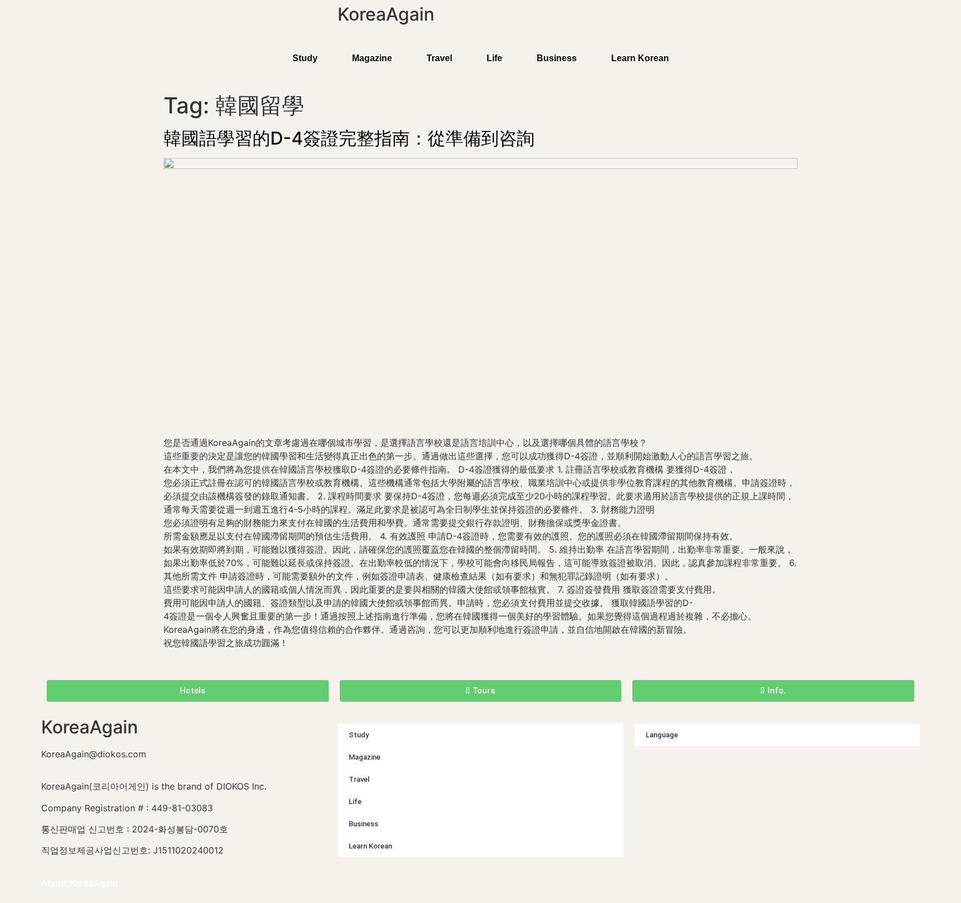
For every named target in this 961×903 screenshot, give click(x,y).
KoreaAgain (386, 14)
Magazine (372, 58)
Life (494, 58)
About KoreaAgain (79, 883)
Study (305, 58)
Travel (439, 58)
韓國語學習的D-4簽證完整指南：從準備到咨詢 (349, 138)
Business (557, 58)
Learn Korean (640, 58)
